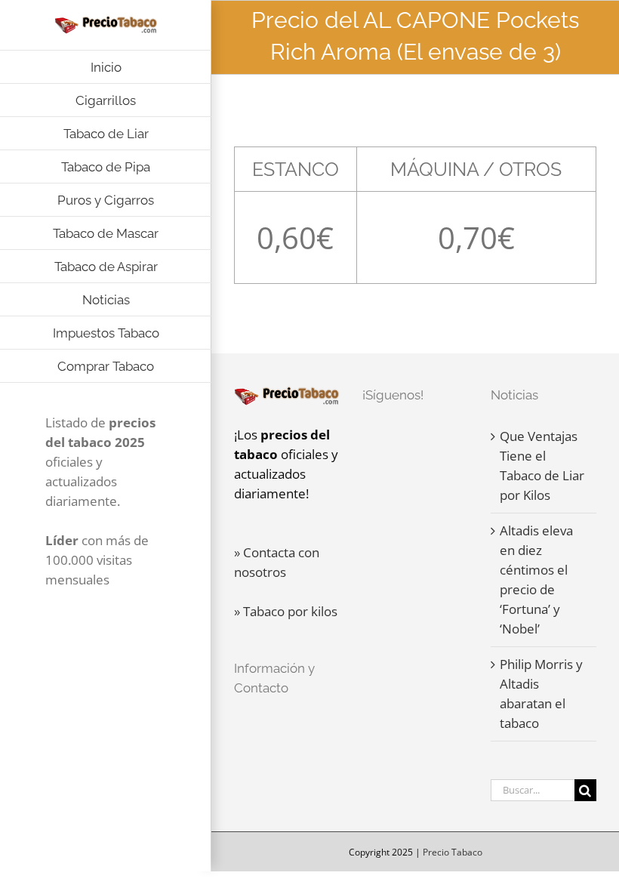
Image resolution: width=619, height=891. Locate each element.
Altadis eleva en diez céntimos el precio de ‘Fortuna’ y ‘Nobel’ (536, 579)
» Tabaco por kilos (285, 611)
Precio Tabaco (452, 852)
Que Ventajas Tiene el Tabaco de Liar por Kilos (542, 465)
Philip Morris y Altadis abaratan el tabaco (541, 693)
